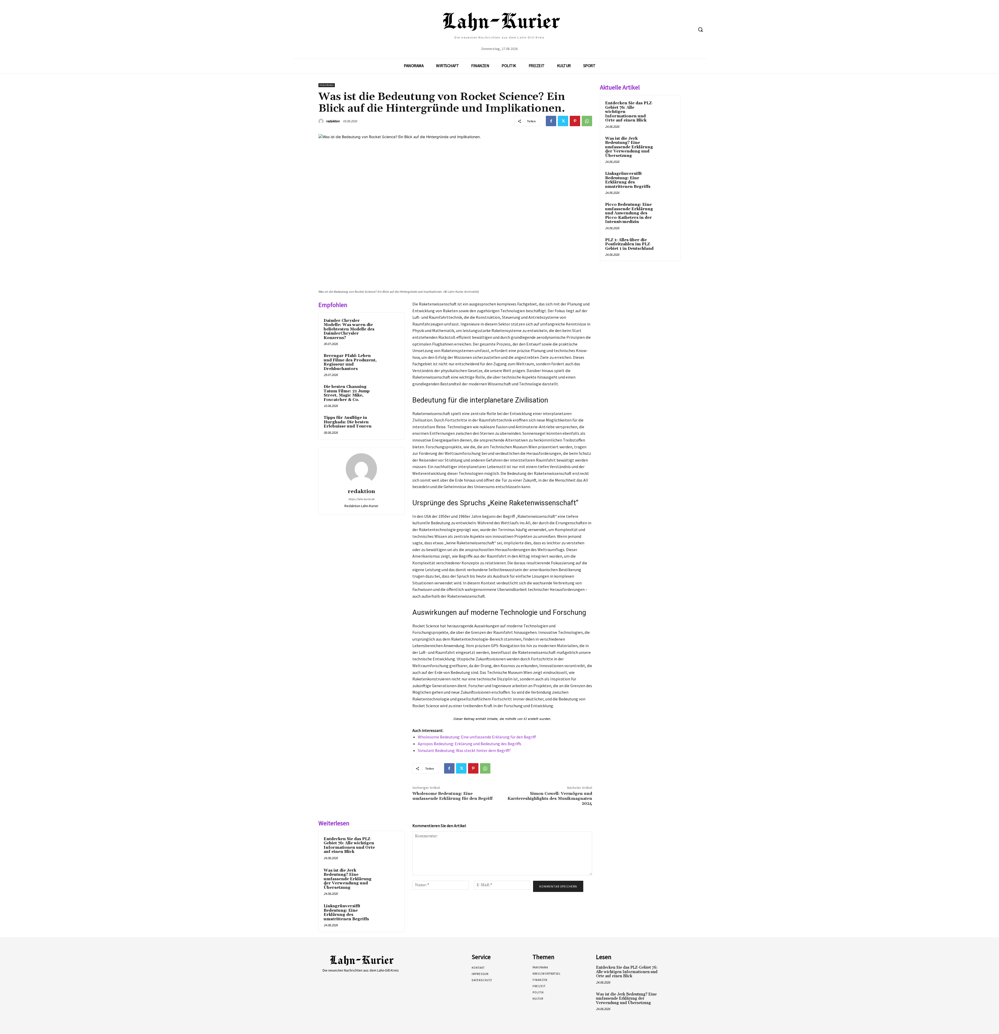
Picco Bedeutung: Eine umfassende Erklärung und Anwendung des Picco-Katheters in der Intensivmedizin (629, 213)
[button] (700, 29)
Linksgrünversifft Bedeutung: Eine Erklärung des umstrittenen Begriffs (346, 913)
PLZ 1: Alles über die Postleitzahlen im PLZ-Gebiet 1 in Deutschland (629, 244)
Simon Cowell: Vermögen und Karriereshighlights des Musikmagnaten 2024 (550, 798)
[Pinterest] (575, 121)
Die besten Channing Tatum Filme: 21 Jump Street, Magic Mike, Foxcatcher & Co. (347, 393)
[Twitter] (563, 121)
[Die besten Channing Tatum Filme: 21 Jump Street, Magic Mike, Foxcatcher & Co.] (389, 394)
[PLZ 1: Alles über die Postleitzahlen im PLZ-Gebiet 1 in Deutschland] (666, 246)
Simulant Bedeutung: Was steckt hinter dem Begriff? (464, 750)
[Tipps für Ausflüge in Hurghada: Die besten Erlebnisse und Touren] (389, 425)
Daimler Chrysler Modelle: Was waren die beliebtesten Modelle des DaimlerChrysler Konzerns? (349, 329)
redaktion (333, 121)
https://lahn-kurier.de (361, 499)
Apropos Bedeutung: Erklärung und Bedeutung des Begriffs (469, 743)
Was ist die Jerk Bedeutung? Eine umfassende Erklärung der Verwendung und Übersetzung (348, 879)
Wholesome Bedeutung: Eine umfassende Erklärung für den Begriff (477, 736)
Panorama (326, 85)
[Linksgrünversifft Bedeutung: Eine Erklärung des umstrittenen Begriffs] (389, 913)
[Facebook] (551, 121)
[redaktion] (321, 121)
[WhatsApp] (587, 121)
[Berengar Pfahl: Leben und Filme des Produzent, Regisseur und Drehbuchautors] (389, 363)
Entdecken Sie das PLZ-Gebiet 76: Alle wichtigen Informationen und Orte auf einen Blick (349, 845)
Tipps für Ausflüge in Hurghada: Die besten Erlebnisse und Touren (348, 422)
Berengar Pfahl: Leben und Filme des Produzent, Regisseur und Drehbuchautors (350, 362)
